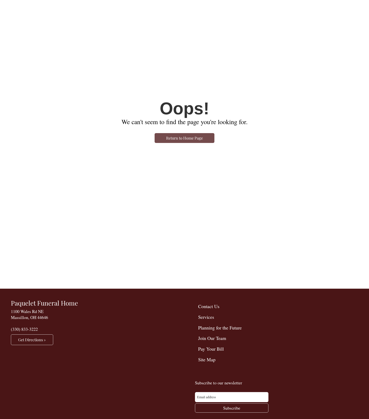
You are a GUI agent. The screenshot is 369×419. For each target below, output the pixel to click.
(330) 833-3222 (24, 329)
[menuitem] (276, 306)
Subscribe (231, 408)
